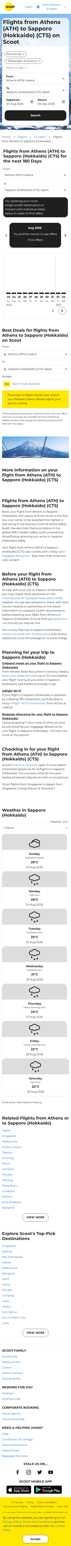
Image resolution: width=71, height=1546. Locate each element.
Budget (7, 376)
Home (6, 137)
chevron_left (6, 235)
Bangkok (8, 1207)
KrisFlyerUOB (11, 1399)
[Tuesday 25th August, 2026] (19, 293)
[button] (23, 61)
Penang (7, 1180)
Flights (22, 137)
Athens (7, 1196)
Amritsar (8, 1169)
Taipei (6, 1130)
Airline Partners (12, 1373)
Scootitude (9, 1356)
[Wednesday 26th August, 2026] (25, 293)
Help (5, 1434)
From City (62, 1506)
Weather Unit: (59, 821)
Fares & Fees (10, 1450)
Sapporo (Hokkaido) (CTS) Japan (28, 92)
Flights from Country (42, 1506)
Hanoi (6, 1284)
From (9, 76)
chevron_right (65, 235)
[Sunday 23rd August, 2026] (8, 293)
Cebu (6, 1301)
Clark (5, 1323)
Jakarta (7, 1152)
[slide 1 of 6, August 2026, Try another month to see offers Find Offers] (35, 235)
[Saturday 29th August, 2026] (41, 293)
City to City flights (47, 1502)
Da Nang (8, 1295)
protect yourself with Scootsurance (26, 634)
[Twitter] (40, 1472)
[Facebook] (17, 1472)
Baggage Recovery (15, 1456)
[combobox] (34, 175)
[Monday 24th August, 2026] (14, 293)
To (7, 88)
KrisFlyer (8, 1393)
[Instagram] (28, 1472)
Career (6, 1367)
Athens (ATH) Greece (20, 80)
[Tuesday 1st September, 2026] (58, 293)
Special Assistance (14, 1445)
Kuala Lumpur (12, 1147)
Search (35, 115)
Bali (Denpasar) (12, 1257)
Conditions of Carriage (17, 1439)
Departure (13, 99)
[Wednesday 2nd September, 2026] (63, 293)
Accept (35, 1539)
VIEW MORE (35, 1217)
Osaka (6, 1306)
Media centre (11, 1362)
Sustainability (11, 1378)
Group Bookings (13, 1419)
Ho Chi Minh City (13, 1317)
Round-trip (14, 54)
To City (30, 1502)
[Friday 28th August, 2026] (36, 293)
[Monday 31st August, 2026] (52, 293)
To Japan (40, 137)
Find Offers (35, 240)
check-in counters (25, 765)
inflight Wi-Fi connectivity (28, 703)
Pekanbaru (9, 1185)
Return (42, 99)
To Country (17, 1502)
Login (29, 6)
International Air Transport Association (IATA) (32, 598)
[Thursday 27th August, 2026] (30, 293)
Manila (6, 1262)
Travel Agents (11, 1413)
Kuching (8, 1158)
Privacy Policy (12, 1521)
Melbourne (9, 1141)
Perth (6, 1163)
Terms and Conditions (37, 1521)
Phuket (7, 1174)
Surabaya (8, 1191)
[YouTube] (51, 1472)
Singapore (9, 1136)
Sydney (7, 1251)
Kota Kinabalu (11, 1202)
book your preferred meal (19, 675)
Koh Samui (9, 1312)
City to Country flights (15, 1506)
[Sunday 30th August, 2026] (47, 293)
